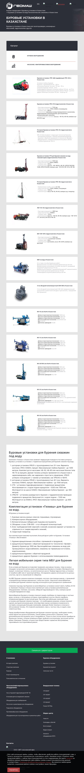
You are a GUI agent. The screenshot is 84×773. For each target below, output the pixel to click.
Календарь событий (49, 722)
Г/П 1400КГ (46, 694)
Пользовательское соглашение (15, 678)
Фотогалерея (47, 726)
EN (38, 4)
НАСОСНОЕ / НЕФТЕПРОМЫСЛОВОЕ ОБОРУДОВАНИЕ (44, 64)
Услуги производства (12, 674)
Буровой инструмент (49, 667)
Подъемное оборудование (14, 708)
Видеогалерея (47, 730)
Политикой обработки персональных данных (35, 762)
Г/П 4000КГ (46, 698)
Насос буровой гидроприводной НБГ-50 (18, 693)
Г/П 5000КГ (46, 702)
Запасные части (48, 671)
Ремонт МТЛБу (47, 706)
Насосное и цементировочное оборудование (19, 704)
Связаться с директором (42, 650)
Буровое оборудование (35, 56)
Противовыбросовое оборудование (17, 712)
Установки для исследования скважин (17, 696)
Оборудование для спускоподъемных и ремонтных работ (23, 715)
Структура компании (12, 667)
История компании (12, 663)
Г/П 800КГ (46, 691)
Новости (45, 718)
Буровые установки (49, 663)
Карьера (8, 671)
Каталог (14, 46)
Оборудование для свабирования (16, 700)
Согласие (69, 758)
